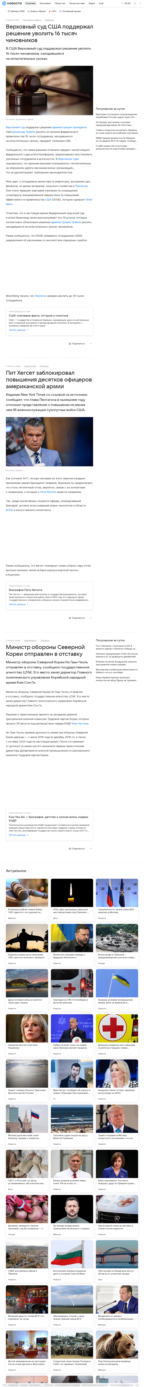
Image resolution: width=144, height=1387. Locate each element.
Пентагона (81, 186)
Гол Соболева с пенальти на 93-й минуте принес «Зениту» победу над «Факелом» (116, 647)
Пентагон (40, 295)
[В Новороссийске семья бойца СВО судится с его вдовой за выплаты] (27, 900)
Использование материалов (121, 1385)
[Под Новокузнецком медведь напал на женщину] (117, 1352)
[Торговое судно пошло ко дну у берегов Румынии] (72, 1126)
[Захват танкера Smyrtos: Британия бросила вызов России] (27, 1080)
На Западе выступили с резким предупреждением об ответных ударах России (113, 124)
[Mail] (4, 3)
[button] (49, 91)
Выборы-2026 (18, 11)
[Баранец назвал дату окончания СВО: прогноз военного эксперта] (27, 945)
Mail (4, 1385)
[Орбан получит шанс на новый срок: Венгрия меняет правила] (72, 1035)
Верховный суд (15, 127)
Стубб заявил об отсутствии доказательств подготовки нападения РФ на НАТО (117, 147)
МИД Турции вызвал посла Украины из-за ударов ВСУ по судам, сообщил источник (116, 139)
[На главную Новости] (14, 3)
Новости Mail (30, 366)
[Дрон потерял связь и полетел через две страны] (27, 990)
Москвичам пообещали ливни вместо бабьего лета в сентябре (117, 671)
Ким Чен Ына (80, 723)
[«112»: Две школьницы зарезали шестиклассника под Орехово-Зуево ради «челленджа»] (72, 900)
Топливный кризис (71, 11)
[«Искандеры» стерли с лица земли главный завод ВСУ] (72, 1306)
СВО (54, 11)
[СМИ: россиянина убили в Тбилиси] (27, 1261)
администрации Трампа (66, 222)
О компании (13, 1385)
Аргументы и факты (32, 20)
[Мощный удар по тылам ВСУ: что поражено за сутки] (27, 1306)
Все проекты (35, 1385)
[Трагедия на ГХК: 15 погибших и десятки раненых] (72, 990)
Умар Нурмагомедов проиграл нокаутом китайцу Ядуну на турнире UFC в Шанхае (116, 679)
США (48, 199)
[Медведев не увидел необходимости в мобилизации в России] (117, 1306)
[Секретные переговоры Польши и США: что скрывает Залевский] (72, 1352)
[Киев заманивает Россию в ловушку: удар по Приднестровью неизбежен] (117, 1171)
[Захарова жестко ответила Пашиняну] (27, 1035)
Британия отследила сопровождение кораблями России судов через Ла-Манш (116, 116)
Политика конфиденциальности (95, 1385)
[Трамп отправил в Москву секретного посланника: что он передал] (117, 1126)
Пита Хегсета (48, 491)
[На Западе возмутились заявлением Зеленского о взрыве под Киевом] (72, 1216)
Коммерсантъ (30, 640)
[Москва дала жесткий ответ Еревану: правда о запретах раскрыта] (27, 1126)
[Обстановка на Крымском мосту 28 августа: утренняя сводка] (117, 1261)
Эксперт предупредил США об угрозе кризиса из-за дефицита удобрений (117, 655)
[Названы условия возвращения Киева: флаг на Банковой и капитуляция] (117, 990)
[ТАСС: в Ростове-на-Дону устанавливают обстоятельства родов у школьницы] (27, 1171)
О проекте (49, 1385)
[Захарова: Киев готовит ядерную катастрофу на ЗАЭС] (117, 1080)
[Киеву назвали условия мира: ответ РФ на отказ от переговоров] (72, 1171)
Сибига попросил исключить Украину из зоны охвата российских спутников (117, 131)
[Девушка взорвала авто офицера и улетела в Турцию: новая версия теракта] (117, 1035)
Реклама (24, 1385)
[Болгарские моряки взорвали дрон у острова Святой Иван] (72, 1261)
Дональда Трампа (24, 131)
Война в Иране (38, 11)
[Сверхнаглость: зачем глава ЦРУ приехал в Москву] (117, 900)
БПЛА (9, 510)
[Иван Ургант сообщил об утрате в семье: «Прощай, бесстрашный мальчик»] (72, 1080)
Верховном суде (68, 158)
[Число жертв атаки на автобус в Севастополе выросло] (117, 1216)
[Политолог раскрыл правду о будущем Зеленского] (72, 945)
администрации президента (69, 127)
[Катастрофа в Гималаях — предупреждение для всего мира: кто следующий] (117, 945)
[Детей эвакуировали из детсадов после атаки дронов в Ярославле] (27, 1352)
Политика (49, 20)
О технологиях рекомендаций (67, 1385)
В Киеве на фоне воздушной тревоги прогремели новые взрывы (116, 663)
